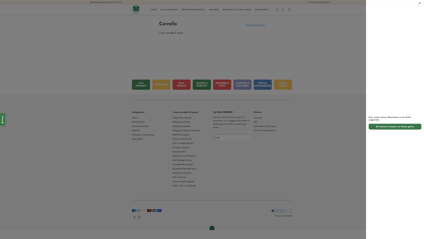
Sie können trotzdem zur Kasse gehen (395, 126)
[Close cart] (419, 3)
